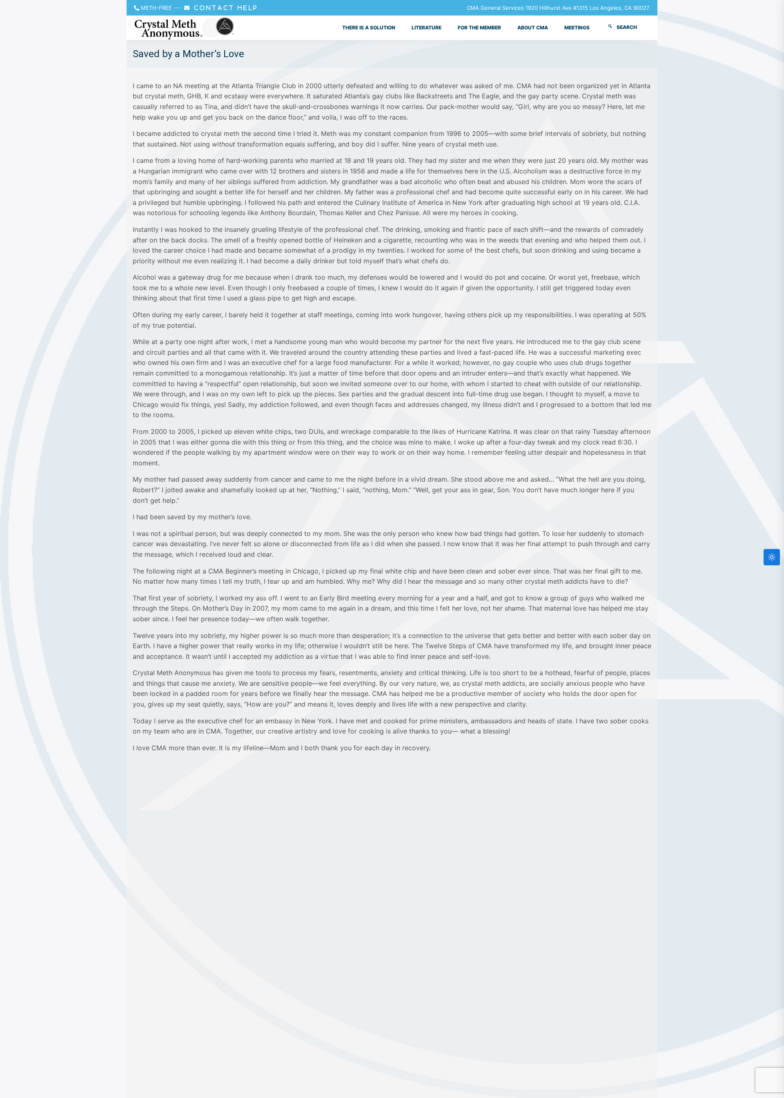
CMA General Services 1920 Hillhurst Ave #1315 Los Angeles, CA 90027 (558, 7)
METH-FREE (156, 7)
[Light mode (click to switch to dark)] (772, 557)
